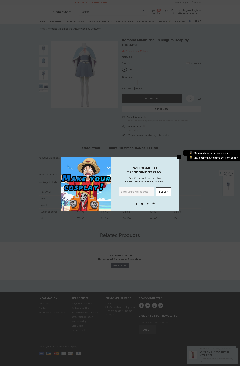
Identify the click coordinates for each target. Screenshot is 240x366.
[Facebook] (136, 204)
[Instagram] (148, 204)
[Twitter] (142, 204)
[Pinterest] (154, 204)
